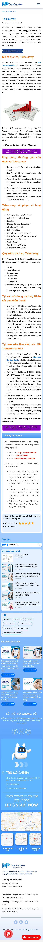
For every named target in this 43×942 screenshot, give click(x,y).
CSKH (13, 11)
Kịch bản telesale (25, 624)
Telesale (7, 628)
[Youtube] (26, 922)
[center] (39, 545)
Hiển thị (19, 51)
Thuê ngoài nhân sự (21, 628)
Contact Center (9, 624)
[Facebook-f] (16, 922)
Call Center (18, 619)
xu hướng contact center (12, 632)
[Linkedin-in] (21, 922)
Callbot (29, 619)
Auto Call (7, 619)
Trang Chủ (5, 11)
